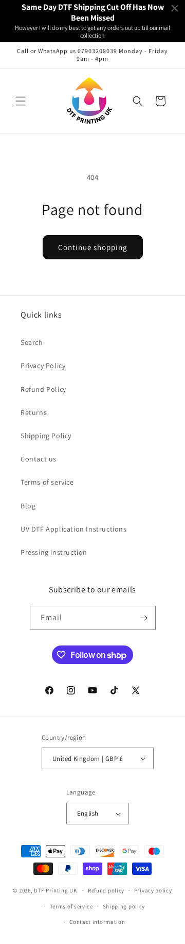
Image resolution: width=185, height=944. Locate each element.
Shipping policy (124, 906)
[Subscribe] (144, 618)
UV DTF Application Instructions (74, 529)
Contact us (39, 458)
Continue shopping (92, 247)
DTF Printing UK (55, 890)
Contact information (97, 921)
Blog (28, 505)
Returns (34, 412)
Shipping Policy (46, 435)
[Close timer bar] (175, 8)
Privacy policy (153, 890)
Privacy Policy (43, 365)
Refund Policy (43, 389)
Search (32, 342)
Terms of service (47, 482)
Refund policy (106, 890)
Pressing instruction (54, 552)
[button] (20, 101)
